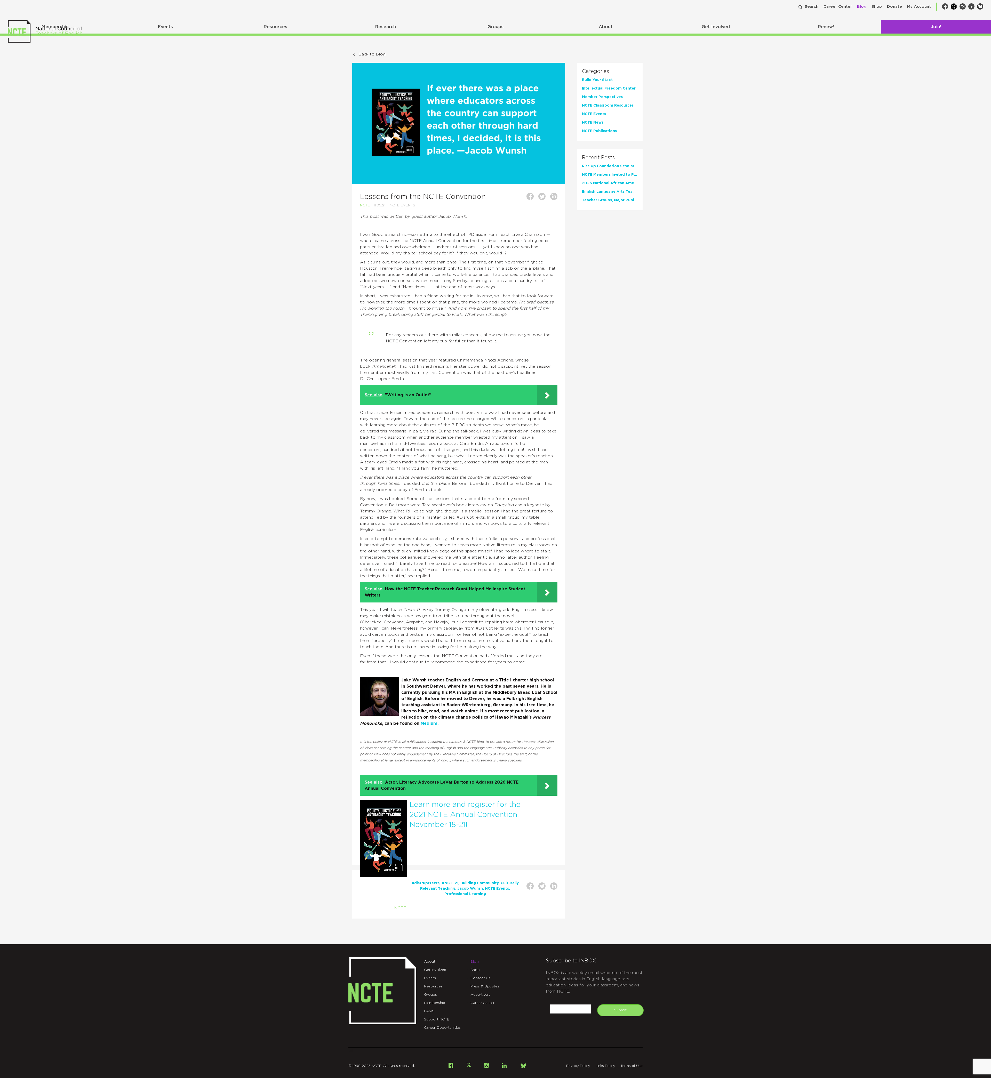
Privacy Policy (578, 1066)
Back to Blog (372, 54)
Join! (936, 27)
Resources (275, 27)
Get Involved (716, 27)
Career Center (838, 7)
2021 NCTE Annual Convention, (464, 814)
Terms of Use (631, 1066)
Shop (877, 7)
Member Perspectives (602, 97)
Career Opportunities (442, 1027)
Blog (861, 7)
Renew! (826, 27)
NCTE (365, 205)
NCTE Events (402, 205)
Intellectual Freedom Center (609, 88)
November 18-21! (438, 824)
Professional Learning (465, 894)
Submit (620, 1010)
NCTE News (592, 122)
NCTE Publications (599, 131)
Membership (434, 1003)
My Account (919, 7)
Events (165, 27)
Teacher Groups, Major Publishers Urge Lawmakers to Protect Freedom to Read (609, 200)
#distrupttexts (425, 883)
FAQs (429, 1011)
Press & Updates (484, 986)
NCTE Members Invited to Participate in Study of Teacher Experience (609, 174)
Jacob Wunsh (470, 888)
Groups (495, 27)
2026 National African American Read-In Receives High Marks (609, 183)
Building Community (479, 883)
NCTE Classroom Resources (608, 105)
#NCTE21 (450, 883)
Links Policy (605, 1066)
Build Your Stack (597, 80)
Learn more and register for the (465, 804)
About (606, 27)
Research (385, 27)
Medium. (430, 723)
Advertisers (480, 994)
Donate (894, 7)
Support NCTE (436, 1019)
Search (811, 7)
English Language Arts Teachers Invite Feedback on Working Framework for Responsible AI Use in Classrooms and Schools (609, 192)
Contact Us (480, 978)
